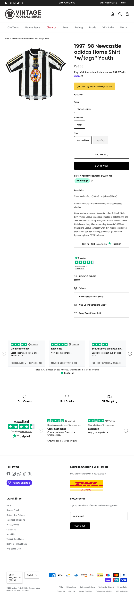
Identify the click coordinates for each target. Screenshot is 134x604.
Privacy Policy (13, 524)
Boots (65, 27)
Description (79, 190)
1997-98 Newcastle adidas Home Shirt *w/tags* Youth (30, 39)
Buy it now (101, 165)
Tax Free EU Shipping (16, 519)
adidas (80, 94)
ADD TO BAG (101, 154)
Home (7, 39)
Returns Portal (13, 510)
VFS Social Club (14, 548)
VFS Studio (108, 27)
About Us (11, 534)
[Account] (112, 14)
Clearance (51, 27)
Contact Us (11, 529)
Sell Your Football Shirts (17, 543)
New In (123, 27)
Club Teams (13, 27)
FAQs (9, 505)
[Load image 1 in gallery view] (36, 74)
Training (79, 27)
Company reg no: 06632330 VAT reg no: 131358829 (23, 589)
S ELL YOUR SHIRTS (67, 2)
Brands (92, 27)
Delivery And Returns (16, 515)
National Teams (32, 27)
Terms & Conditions (15, 539)
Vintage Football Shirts (20, 588)
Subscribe (80, 526)
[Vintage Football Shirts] (23, 14)
